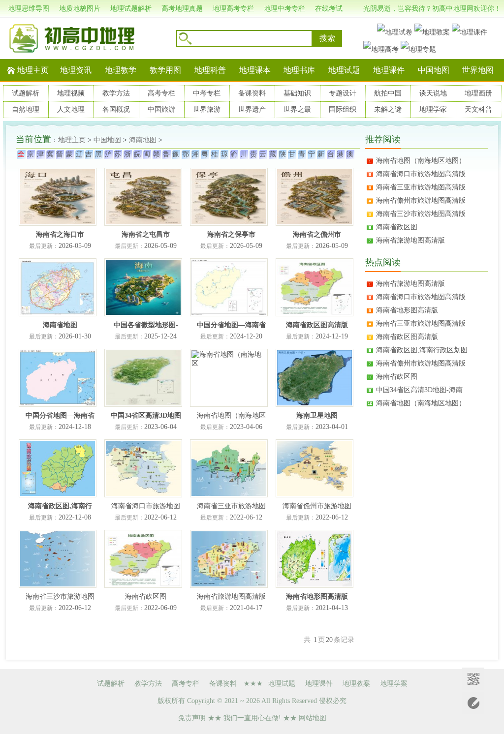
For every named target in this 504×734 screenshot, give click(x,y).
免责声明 (192, 718)
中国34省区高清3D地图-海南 (419, 390)
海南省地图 (60, 325)
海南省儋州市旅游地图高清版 (421, 200)
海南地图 (143, 140)
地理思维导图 (28, 8)
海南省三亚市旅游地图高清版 (421, 187)
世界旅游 (206, 109)
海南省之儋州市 (317, 234)
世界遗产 (252, 109)
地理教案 (356, 683)
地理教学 (120, 70)
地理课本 (255, 70)
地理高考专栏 (233, 8)
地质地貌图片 (79, 8)
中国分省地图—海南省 (231, 325)
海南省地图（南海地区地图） (421, 160)
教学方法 (116, 93)
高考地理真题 (182, 8)
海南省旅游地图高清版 (410, 240)
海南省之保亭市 (231, 234)
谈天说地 (433, 93)
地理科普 (210, 70)
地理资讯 (76, 70)
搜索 (327, 38)
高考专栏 (161, 93)
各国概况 (116, 109)
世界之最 (297, 109)
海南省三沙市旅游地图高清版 (421, 213)
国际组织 (342, 109)
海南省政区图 (396, 227)
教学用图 (165, 70)
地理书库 (299, 70)
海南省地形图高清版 (317, 596)
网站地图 (312, 718)
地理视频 (71, 93)
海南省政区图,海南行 (60, 506)
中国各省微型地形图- (146, 325)
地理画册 (478, 93)
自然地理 (25, 109)
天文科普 (478, 109)
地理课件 (389, 70)
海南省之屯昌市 (146, 234)
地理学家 (433, 109)
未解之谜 (388, 109)
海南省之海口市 (60, 234)
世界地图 (478, 70)
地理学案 (394, 683)
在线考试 (329, 8)
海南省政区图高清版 (317, 325)
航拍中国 (388, 93)
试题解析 (25, 93)
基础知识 (297, 93)
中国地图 (433, 70)
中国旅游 (161, 109)
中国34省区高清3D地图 (146, 415)
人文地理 (71, 109)
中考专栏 (206, 93)
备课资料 (252, 93)
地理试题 (344, 70)
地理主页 (33, 70)
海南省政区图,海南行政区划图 (422, 350)
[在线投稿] (473, 703)
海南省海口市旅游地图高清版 (421, 174)
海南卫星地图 (317, 415)
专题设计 (342, 93)
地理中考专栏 (284, 8)
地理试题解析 (131, 8)
